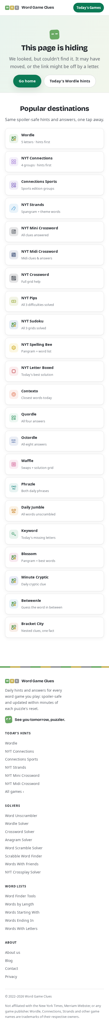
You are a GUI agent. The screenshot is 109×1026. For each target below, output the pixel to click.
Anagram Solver (18, 839)
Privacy (11, 976)
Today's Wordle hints (70, 80)
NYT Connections (19, 751)
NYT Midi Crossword (22, 783)
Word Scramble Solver (24, 847)
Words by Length (19, 904)
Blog (9, 960)
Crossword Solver (19, 831)
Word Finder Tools (20, 896)
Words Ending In (19, 920)
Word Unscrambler (21, 815)
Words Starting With (22, 912)
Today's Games (89, 7)
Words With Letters (21, 928)
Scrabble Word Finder (23, 856)
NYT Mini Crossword (22, 775)
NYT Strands (15, 767)
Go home (27, 80)
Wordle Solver (17, 823)
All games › (14, 791)
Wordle (11, 743)
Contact (11, 968)
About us (12, 952)
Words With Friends (22, 863)
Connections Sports (21, 759)
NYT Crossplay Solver (23, 872)
